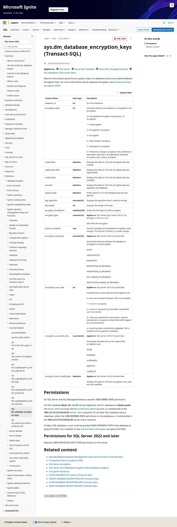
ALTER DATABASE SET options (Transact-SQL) (70, 475)
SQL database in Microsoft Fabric (60, 72)
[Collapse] (32, 36)
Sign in (171, 22)
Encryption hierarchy (59, 471)
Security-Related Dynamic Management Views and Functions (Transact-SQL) (86, 456)
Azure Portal (143, 29)
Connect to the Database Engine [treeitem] (18, 75)
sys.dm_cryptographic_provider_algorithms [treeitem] (21, 367)
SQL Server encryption (60, 464)
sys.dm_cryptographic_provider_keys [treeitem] (21, 378)
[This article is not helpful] (170, 55)
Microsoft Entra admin (85, 408)
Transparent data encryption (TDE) (66, 460)
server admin (54, 408)
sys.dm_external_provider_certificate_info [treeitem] (21, 423)
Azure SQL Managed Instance (113, 69)
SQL (54, 38)
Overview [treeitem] (13, 220)
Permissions (151, 43)
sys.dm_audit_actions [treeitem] (20, 337)
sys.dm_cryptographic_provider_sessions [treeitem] (21, 400)
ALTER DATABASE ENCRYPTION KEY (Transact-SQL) (73, 482)
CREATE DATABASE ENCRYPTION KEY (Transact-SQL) (74, 478)
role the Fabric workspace (93, 429)
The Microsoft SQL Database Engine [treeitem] (19, 67)
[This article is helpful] (167, 55)
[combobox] (17, 41)
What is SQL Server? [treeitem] (15, 60)
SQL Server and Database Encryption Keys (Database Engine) (78, 467)
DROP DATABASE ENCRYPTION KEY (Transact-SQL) (73, 486)
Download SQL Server (162, 29)
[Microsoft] (4, 22)
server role (75, 412)
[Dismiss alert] (172, 5)
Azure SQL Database (85, 69)
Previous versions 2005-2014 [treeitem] (17, 51)
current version (101, 218)
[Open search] (164, 22)
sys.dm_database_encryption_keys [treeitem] (21, 412)
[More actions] (131, 39)
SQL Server (64, 38)
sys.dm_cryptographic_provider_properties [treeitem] (21, 389)
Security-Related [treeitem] (18, 332)
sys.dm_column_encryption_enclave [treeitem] (21, 356)
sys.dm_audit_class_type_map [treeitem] (21, 345)
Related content (153, 47)
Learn (46, 38)
